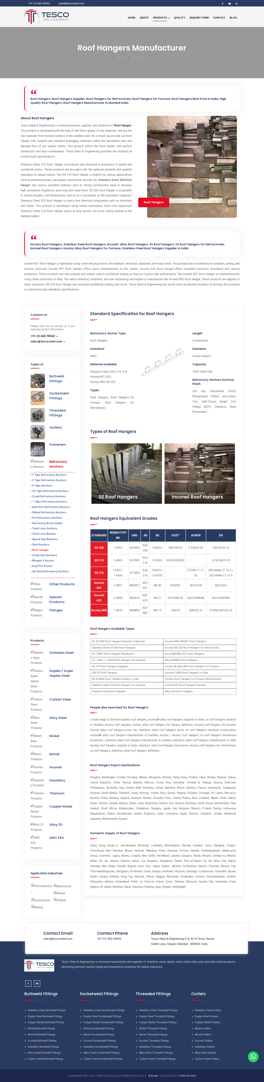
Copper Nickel (60, 806)
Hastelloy (57, 780)
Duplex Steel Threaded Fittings (157, 1016)
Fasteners (57, 444)
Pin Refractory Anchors (47, 517)
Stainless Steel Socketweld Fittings (104, 1010)
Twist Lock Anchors (44, 528)
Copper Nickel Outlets (207, 1022)
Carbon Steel (60, 699)
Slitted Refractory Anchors (49, 512)
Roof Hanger (40, 550)
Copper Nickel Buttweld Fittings (46, 1022)
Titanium (57, 793)
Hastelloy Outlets (205, 1046)
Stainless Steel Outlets (208, 1010)
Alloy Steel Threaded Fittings (156, 1052)
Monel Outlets (203, 1034)
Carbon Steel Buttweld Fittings (45, 1058)
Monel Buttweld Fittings (41, 1034)
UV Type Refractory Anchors (50, 491)
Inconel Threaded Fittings (154, 1040)
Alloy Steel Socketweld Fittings (102, 1052)
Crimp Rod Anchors (44, 555)
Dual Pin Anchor (42, 566)
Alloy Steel (58, 717)
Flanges (56, 610)
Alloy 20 (55, 824)
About (144, 17)
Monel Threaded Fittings (153, 1034)
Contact (219, 17)
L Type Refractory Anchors (49, 501)
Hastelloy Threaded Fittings (155, 1046)
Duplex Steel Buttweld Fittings (45, 1016)
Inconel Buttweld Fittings (42, 1040)
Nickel (54, 736)
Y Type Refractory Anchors (49, 474)
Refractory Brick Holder (47, 523)
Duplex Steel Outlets (206, 1016)
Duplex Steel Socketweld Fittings (103, 1016)
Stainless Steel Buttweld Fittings (47, 1010)
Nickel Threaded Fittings (153, 1028)
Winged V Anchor (43, 560)
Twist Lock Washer (44, 533)
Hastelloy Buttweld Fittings (43, 1046)
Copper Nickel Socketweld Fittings (104, 1022)
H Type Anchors (42, 485)
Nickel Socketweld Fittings (99, 1028)
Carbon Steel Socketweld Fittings (103, 1058)
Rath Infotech (188, 1075)
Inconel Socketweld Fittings (100, 1040)
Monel (54, 754)
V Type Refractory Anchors (49, 480)
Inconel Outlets (204, 1040)
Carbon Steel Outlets (207, 1058)
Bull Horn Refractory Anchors (51, 507)
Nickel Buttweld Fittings (41, 1028)
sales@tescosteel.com (71, 3)
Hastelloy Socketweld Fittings (101, 1046)
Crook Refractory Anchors (49, 496)
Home (131, 17)
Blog (233, 17)
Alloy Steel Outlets (205, 1052)
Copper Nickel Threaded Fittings (158, 1022)
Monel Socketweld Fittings (99, 1034)
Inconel (55, 767)
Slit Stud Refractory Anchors (50, 571)
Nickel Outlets (203, 1028)
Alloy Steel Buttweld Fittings (44, 1052)
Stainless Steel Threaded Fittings (158, 1010)
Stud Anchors (40, 544)
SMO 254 (56, 837)
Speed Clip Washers (45, 539)
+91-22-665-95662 (39, 3)
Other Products (62, 584)
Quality (179, 17)
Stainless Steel (61, 652)
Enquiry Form (199, 17)
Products (160, 17)
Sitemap (153, 1075)
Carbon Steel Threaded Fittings (157, 1058)
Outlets (55, 427)
